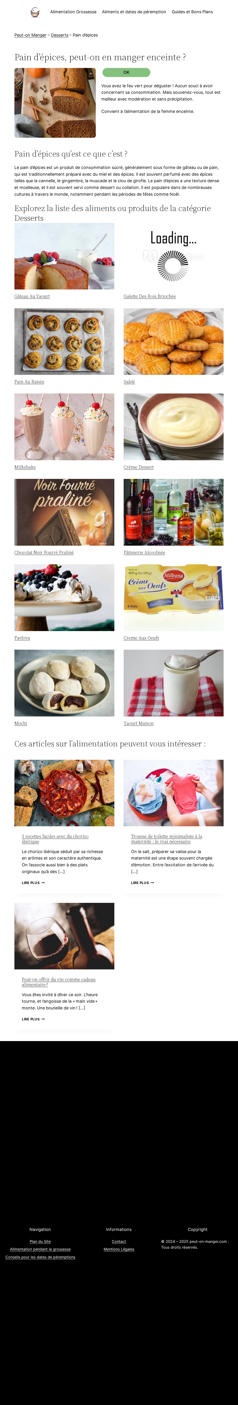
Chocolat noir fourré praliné (44, 552)
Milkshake (25, 467)
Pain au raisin (29, 382)
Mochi (20, 723)
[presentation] (64, 256)
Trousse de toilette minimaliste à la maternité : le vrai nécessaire (166, 838)
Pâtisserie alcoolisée (144, 552)
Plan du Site (40, 1241)
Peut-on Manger (30, 35)
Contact (119, 1241)
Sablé (129, 382)
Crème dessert (139, 467)
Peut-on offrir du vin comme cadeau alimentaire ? (59, 982)
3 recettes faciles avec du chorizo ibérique (55, 838)
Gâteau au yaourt (32, 296)
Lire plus (33, 883)
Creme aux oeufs (141, 638)
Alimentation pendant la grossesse (40, 1249)
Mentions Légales (119, 1249)
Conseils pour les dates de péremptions (40, 1257)
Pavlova (22, 638)
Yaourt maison (139, 723)
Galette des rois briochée (150, 296)
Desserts (59, 35)
